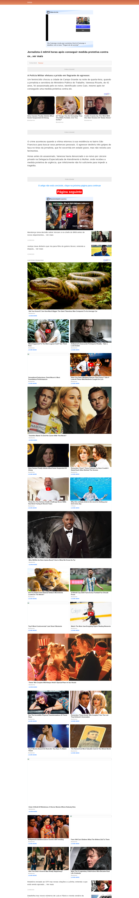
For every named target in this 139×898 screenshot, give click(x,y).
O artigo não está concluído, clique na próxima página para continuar (69, 185)
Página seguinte (69, 192)
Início (29, 2)
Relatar (40, 63)
